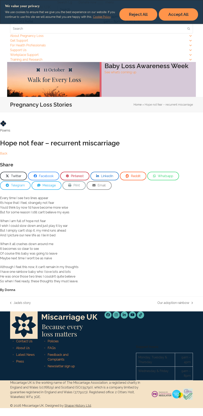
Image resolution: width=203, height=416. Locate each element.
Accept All (178, 14)
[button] (13, 176)
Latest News (25, 355)
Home (138, 104)
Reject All (138, 14)
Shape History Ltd (77, 405)
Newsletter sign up (61, 366)
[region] (101, 12)
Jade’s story (20, 303)
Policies (53, 341)
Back (3, 153)
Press (20, 361)
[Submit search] (188, 29)
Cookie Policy (102, 16)
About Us (23, 348)
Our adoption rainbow (173, 303)
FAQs (52, 348)
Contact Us (24, 341)
